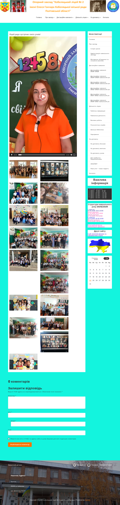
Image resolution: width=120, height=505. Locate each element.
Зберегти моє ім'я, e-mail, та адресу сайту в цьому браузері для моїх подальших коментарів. (43, 438)
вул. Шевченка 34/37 (18, 491)
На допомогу (93, 139)
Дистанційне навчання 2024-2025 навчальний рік (100, 76)
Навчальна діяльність (98, 116)
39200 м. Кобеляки (17, 486)
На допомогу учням (97, 153)
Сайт (9, 430)
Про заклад (93, 44)
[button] (43, 96)
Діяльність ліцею (95, 106)
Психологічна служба (98, 125)
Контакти (92, 173)
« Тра (106, 258)
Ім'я (10, 412)
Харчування (95, 134)
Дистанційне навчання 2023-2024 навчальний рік (100, 82)
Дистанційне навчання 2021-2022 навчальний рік (100, 94)
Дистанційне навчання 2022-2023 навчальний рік (100, 88)
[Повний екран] (74, 155)
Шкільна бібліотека (97, 130)
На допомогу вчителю (98, 148)
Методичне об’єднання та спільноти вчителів (100, 60)
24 (90, 280)
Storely (87, 500)
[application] (43, 96)
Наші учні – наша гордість (100, 169)
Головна (92, 39)
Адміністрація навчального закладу (100, 54)
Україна (13, 482)
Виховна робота (96, 120)
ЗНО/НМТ (94, 164)
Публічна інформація (98, 111)
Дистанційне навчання (97, 65)
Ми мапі (80, 465)
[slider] (41, 154)
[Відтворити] (12, 155)
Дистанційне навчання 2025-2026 (98, 70)
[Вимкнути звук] (71, 155)
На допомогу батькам (98, 144)
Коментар (12, 396)
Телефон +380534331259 (101, 465)
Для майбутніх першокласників (96, 158)
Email (13, 421)
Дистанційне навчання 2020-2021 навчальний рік (100, 100)
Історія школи (95, 49)
